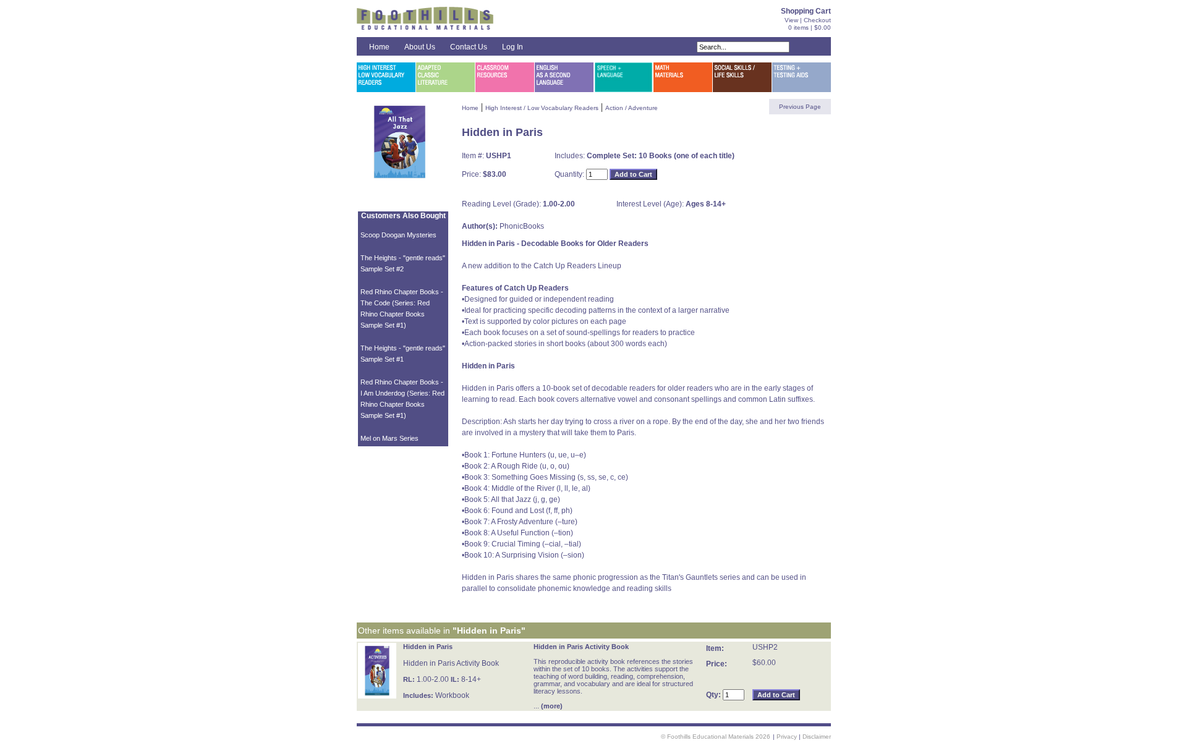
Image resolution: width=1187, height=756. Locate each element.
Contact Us (468, 47)
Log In (512, 47)
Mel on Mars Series (389, 438)
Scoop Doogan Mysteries (398, 235)
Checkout (817, 20)
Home (379, 47)
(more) (552, 706)
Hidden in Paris (428, 646)
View (791, 20)
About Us (419, 47)
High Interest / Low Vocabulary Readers (541, 107)
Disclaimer (816, 736)
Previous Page (800, 106)
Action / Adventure (631, 107)
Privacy (786, 736)
